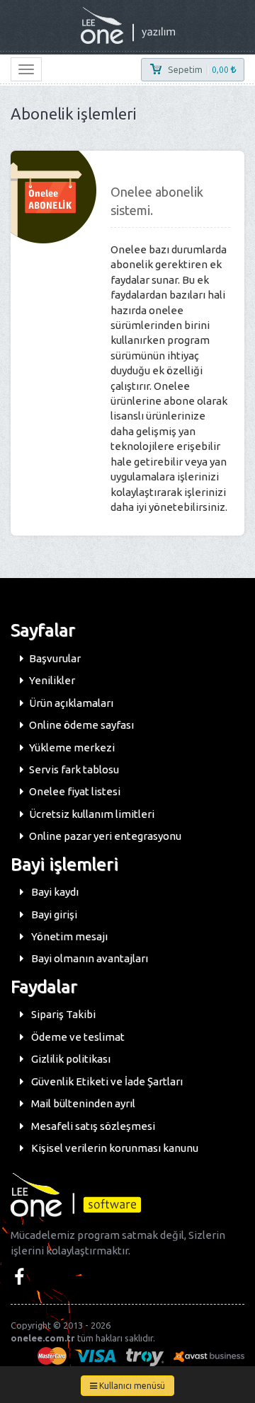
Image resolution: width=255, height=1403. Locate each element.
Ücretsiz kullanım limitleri (91, 814)
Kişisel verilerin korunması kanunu (113, 1148)
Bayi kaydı (54, 892)
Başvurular (55, 658)
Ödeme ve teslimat (77, 1037)
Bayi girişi (53, 914)
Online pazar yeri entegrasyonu (105, 836)
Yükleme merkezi (72, 747)
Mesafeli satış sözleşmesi (92, 1126)
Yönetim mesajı (68, 936)
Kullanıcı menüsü (131, 1385)
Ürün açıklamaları (71, 703)
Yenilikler (52, 680)
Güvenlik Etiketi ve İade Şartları (106, 1081)
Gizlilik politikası (69, 1059)
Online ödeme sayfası (81, 725)
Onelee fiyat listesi (74, 791)
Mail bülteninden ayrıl (82, 1103)
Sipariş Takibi (62, 1014)
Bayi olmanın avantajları (88, 958)
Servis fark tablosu (74, 769)
